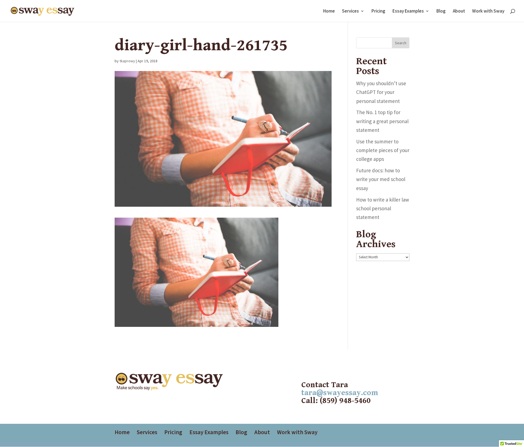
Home (329, 11)
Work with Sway (488, 11)
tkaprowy (127, 60)
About (459, 11)
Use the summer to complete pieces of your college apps (382, 150)
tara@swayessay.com (339, 392)
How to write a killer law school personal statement (382, 208)
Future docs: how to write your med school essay (380, 179)
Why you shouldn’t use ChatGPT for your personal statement (381, 92)
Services (350, 11)
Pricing (378, 11)
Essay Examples (408, 11)
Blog (441, 11)
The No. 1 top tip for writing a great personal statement (382, 121)
